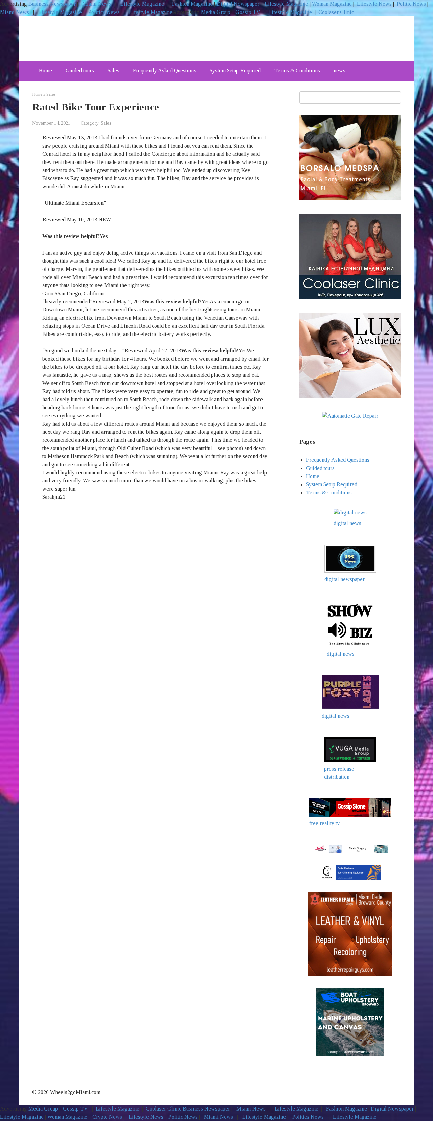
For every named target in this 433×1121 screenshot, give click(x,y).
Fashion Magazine (192, 4)
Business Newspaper (52, 4)
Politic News (410, 4)
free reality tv (324, 823)
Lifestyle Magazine (141, 4)
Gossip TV (248, 12)
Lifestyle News (374, 4)
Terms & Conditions (297, 70)
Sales (113, 70)
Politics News (104, 12)
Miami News (97, 4)
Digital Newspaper (237, 4)
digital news (347, 523)
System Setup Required (235, 70)
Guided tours (80, 70)
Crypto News (107, 1117)
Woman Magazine (332, 4)
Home (45, 70)
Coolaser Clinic (336, 12)
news (339, 70)
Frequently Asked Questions (164, 70)
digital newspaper (344, 579)
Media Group (215, 12)
